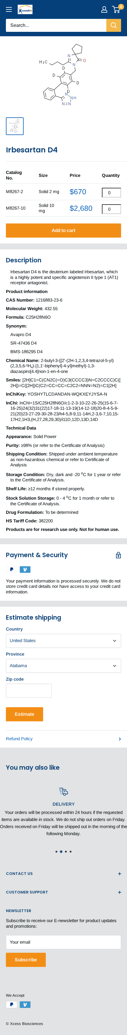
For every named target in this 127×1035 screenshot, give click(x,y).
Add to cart (63, 230)
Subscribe (26, 959)
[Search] (113, 25)
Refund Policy (19, 738)
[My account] (104, 9)
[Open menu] (9, 9)
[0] (116, 9)
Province (15, 653)
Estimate (24, 714)
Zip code (15, 679)
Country (14, 628)
